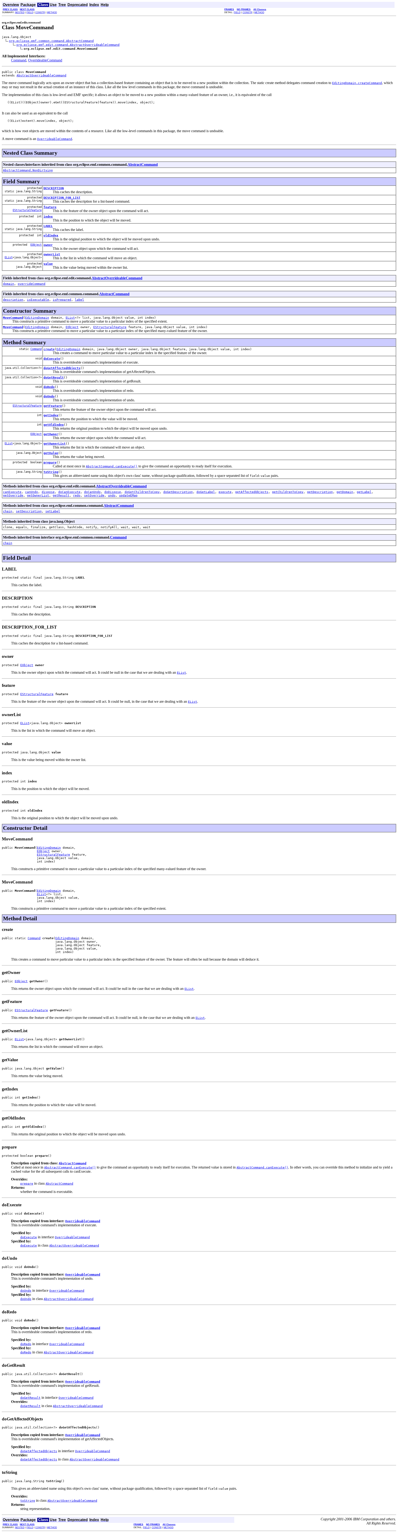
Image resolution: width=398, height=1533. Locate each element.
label (79, 299)
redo (76, 495)
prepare (50, 462)
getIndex (51, 415)
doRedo (49, 387)
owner (48, 245)
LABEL (48, 226)
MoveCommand (13, 317)
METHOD (52, 12)
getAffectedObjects (251, 492)
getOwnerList (55, 443)
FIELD (29, 12)
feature (50, 207)
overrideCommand (31, 284)
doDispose (112, 492)
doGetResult (54, 377)
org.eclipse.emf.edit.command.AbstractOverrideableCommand (68, 45)
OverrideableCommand (45, 60)
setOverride (94, 495)
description (13, 299)
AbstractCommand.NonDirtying (28, 170)
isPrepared (62, 299)
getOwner (51, 434)
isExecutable (38, 299)
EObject (36, 244)
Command (18, 60)
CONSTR (40, 12)
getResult (61, 495)
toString (51, 472)
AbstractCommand (143, 164)
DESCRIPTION (54, 188)
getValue (51, 453)
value (48, 263)
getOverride (13, 495)
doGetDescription (178, 492)
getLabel (364, 492)
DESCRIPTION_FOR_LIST (62, 197)
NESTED (19, 12)
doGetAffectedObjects (62, 368)
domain (8, 284)
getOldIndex (54, 424)
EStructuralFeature (27, 210)
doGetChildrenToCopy (142, 492)
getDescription (320, 492)
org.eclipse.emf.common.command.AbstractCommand (51, 41)
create (49, 349)
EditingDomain (37, 317)
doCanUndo (92, 492)
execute (225, 492)
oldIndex (51, 235)
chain (7, 511)
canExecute (12, 492)
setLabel (52, 511)
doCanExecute (69, 492)
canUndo (31, 492)
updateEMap (128, 495)
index (48, 216)
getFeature (53, 406)
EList (9, 257)
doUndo (49, 396)
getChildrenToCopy (287, 492)
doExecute (52, 358)
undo (111, 495)
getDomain (345, 492)
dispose (48, 492)
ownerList (52, 254)
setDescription (29, 511)
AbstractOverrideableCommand (41, 75)
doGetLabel (205, 492)
